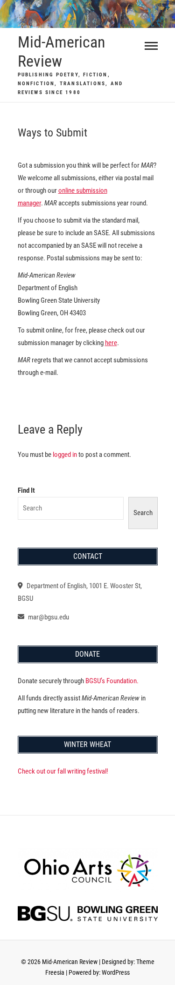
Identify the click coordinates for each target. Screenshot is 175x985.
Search (143, 513)
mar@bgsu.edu (48, 617)
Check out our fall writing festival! (63, 771)
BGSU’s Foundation (110, 681)
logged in (65, 454)
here (111, 343)
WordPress (116, 972)
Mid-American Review (61, 51)
